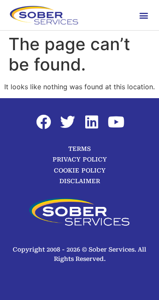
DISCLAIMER (79, 181)
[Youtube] (116, 122)
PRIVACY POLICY (80, 159)
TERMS (79, 148)
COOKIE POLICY (80, 170)
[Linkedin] (91, 122)
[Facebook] (43, 122)
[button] (144, 15)
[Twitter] (67, 122)
